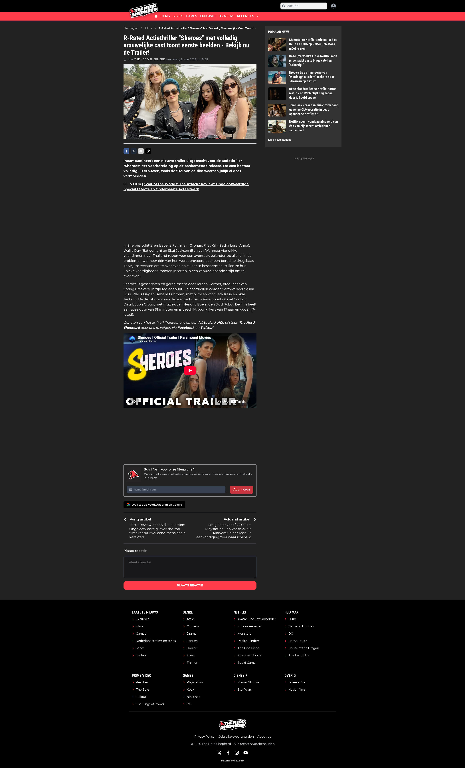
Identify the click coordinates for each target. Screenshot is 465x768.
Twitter (206, 328)
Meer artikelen (279, 140)
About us (264, 736)
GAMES (191, 16)
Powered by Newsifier (232, 760)
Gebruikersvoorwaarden (236, 736)
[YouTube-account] (245, 753)
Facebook (185, 328)
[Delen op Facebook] (126, 151)
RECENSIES (245, 16)
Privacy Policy (204, 736)
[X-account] (219, 753)
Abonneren (241, 489)
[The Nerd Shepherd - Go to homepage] (143, 6)
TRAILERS (226, 16)
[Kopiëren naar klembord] (148, 151)
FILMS (165, 16)
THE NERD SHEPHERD (149, 59)
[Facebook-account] (228, 753)
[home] (156, 16)
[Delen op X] (134, 151)
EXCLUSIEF (208, 16)
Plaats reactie (190, 585)
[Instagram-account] (237, 753)
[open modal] (333, 6)
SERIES (178, 16)
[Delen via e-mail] (141, 151)
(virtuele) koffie (211, 323)
